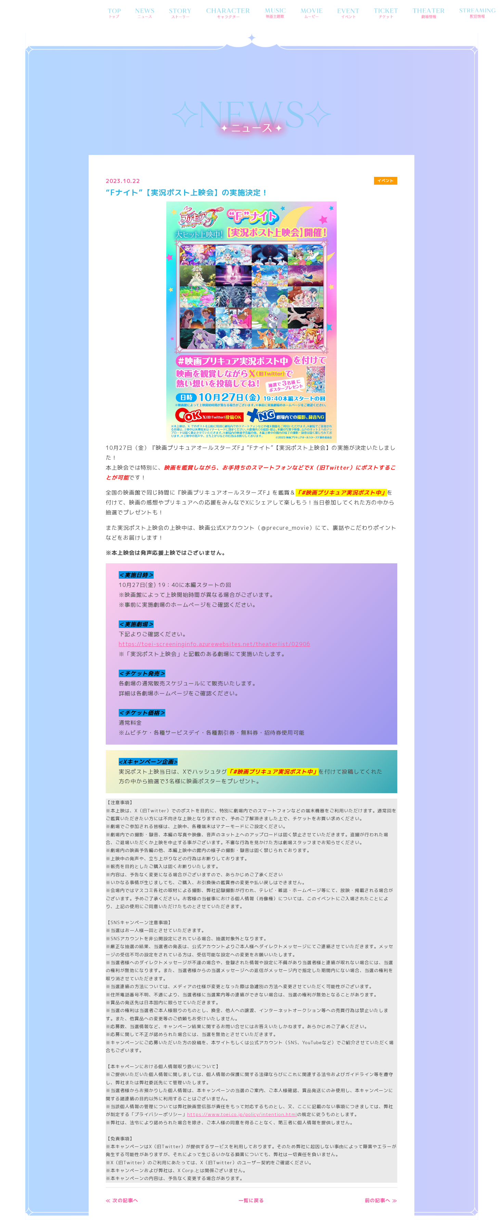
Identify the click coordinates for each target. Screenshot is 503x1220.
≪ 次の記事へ (122, 1200)
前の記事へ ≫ (381, 1200)
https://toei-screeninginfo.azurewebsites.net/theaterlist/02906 (214, 644)
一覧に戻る (251, 1200)
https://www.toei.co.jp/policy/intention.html (242, 1114)
